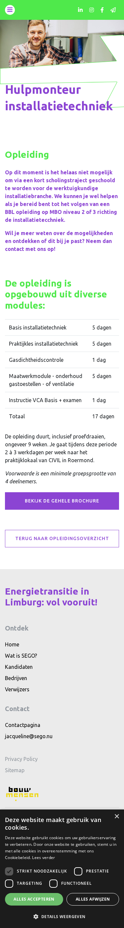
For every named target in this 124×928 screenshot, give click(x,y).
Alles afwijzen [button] (93, 899)
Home (12, 644)
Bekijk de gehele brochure (62, 500)
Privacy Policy (21, 759)
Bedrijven (16, 678)
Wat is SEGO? (21, 656)
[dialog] (62, 868)
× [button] (116, 816)
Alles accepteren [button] (34, 899)
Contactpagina (22, 725)
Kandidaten (19, 667)
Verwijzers (17, 689)
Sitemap (14, 770)
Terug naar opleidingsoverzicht (62, 538)
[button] (62, 916)
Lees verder (43, 857)
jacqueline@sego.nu (29, 736)
